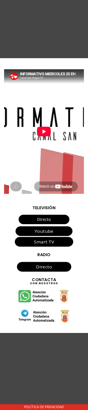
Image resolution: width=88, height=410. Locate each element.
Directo (44, 219)
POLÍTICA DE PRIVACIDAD (44, 407)
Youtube (44, 231)
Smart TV (44, 242)
